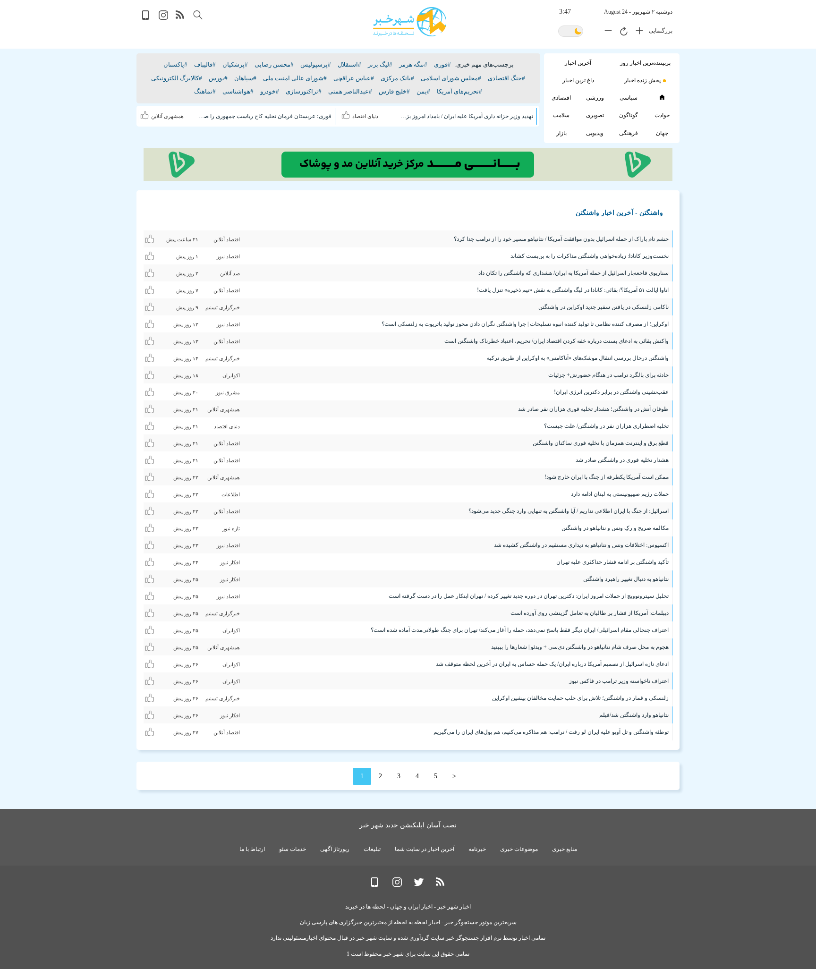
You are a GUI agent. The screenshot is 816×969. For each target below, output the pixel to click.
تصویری (595, 115)
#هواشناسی (238, 91)
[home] (662, 97)
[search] (197, 15)
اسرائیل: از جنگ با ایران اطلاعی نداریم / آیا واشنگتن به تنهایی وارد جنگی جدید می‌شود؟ (568, 511)
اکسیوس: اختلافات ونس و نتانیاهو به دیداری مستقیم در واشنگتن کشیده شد (581, 545)
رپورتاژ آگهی (334, 849)
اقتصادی (561, 97)
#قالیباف (205, 64)
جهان (662, 133)
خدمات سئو (292, 849)
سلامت (561, 115)
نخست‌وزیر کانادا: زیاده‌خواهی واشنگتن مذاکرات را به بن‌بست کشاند (589, 256)
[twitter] (419, 884)
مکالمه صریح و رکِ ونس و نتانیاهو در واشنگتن (615, 528)
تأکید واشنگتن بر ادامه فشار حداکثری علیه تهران (612, 562)
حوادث (662, 115)
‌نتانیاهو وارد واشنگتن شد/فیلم (634, 715)
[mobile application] (146, 17)
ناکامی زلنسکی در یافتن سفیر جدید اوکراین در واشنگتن (603, 307)
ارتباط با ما (252, 849)
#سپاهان (245, 78)
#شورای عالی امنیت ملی (295, 78)
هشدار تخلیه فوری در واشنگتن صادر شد (622, 460)
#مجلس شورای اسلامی (451, 78)
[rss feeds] (180, 17)
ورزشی (595, 97)
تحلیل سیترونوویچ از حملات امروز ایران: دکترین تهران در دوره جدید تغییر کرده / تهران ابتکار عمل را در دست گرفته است (529, 596)
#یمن (423, 91)
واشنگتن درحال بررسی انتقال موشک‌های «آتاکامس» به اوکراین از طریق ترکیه (578, 358)
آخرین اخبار (578, 63)
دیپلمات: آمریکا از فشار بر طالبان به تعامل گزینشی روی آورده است (589, 613)
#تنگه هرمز (413, 64)
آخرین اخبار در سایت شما (424, 849)
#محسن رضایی (274, 64)
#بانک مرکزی (397, 78)
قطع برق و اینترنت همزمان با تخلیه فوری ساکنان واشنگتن (601, 443)
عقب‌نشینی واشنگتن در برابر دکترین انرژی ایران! (611, 392)
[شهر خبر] (409, 21)
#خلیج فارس (394, 91)
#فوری (442, 64)
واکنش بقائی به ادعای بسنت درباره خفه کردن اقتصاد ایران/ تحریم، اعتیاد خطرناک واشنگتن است (556, 341)
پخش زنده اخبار (642, 80)
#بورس (218, 78)
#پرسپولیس (315, 64)
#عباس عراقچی (353, 78)
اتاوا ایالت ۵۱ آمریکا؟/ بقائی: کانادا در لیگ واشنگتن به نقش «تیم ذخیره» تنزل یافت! (573, 290)
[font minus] (606, 32)
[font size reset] (621, 32)
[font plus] (637, 32)
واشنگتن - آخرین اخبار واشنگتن (619, 212)
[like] (346, 114)
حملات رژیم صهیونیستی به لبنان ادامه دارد (620, 494)
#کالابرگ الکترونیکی (176, 78)
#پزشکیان (235, 64)
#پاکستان (175, 64)
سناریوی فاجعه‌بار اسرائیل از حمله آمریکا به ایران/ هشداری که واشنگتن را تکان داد (573, 273)
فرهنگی (628, 133)
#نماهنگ (205, 91)
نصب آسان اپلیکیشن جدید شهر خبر (408, 825)
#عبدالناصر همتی (350, 91)
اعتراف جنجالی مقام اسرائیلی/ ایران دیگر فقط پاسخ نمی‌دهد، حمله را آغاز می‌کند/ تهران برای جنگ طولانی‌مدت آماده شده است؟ (520, 630)
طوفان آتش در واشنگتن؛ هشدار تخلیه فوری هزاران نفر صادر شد (593, 409)
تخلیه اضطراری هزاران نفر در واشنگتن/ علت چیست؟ (606, 426)
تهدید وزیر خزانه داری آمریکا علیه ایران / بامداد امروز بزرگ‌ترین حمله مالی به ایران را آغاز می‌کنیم (466, 116)
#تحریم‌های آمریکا (459, 91)
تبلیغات (372, 849)
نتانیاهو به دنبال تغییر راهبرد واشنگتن (626, 579)
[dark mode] (570, 31)
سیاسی (629, 97)
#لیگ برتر (380, 64)
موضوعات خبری (519, 849)
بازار (561, 133)
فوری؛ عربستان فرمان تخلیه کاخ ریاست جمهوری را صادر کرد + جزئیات (265, 116)
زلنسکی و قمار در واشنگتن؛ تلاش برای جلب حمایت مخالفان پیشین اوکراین (580, 698)
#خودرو (269, 91)
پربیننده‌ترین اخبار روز (645, 63)
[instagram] (163, 17)
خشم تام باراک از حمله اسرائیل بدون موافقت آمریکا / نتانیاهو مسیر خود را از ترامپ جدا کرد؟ (561, 239)
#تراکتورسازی (304, 91)
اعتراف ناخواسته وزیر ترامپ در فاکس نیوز (619, 681)
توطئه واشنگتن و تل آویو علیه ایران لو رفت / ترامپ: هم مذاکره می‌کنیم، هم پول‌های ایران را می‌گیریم (551, 732)
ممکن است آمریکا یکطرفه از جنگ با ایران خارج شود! (606, 477)
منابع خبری (564, 849)
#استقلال (349, 64)
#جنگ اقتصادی (506, 78)
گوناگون (628, 115)
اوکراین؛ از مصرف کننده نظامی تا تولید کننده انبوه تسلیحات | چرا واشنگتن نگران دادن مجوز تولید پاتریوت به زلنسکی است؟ (525, 324)
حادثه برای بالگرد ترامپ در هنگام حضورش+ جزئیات (608, 375)
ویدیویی (595, 133)
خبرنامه (477, 849)
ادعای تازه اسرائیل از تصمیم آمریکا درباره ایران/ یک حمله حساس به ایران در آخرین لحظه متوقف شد (552, 664)
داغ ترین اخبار (578, 80)
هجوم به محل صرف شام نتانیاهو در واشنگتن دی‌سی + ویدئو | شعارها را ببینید (580, 647)
